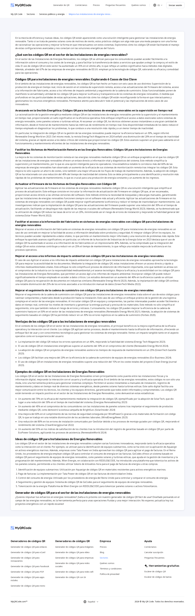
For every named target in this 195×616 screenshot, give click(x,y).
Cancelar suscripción (153, 552)
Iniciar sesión (175, 5)
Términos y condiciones (111, 568)
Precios (96, 5)
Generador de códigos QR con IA (70, 577)
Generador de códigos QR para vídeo (72, 552)
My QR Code (16, 14)
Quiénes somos (138, 5)
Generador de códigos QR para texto (28, 585)
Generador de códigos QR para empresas (74, 557)
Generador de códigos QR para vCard (28, 552)
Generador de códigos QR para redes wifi (74, 571)
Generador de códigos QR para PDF (27, 571)
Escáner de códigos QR (155, 571)
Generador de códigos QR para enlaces (29, 547)
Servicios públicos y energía (52, 14)
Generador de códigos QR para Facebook (30, 566)
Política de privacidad (109, 574)
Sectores (31, 14)
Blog (102, 552)
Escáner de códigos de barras (158, 577)
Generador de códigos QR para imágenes (74, 547)
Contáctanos (81, 5)
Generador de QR (61, 5)
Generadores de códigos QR (28, 541)
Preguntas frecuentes (115, 5)
